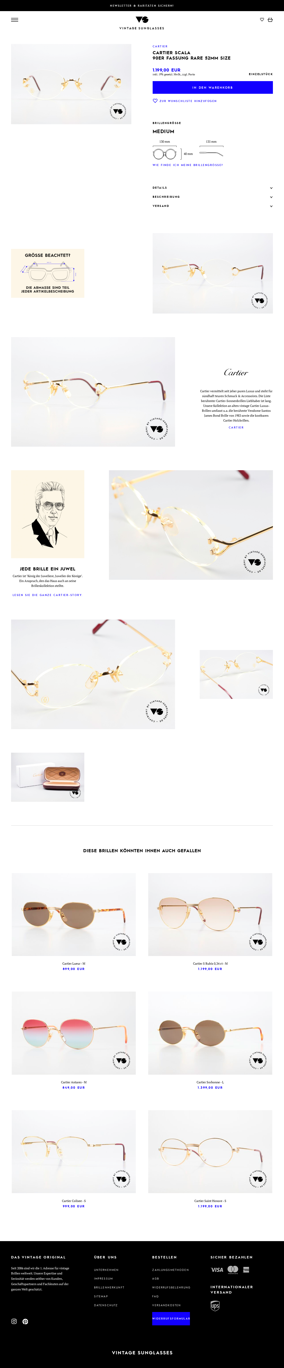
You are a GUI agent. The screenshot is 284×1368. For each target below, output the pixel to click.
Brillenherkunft (109, 1287)
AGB (155, 1278)
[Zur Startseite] (142, 19)
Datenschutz (106, 1305)
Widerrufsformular (171, 1318)
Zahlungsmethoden (170, 1270)
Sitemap (101, 1296)
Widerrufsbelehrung (171, 1287)
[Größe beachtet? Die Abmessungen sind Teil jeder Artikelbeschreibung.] (47, 274)
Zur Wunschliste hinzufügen (188, 101)
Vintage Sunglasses (142, 28)
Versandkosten (166, 1305)
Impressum (103, 1278)
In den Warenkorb (212, 87)
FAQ (155, 1296)
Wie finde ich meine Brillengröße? (188, 165)
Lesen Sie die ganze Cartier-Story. (48, 595)
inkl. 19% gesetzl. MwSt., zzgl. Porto (174, 74)
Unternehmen (106, 1270)
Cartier (236, 427)
